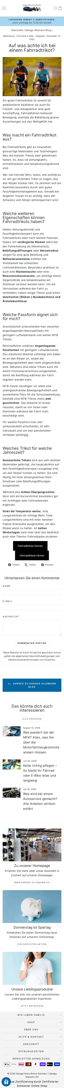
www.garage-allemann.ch (32, 882)
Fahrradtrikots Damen (30, 546)
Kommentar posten (32, 643)
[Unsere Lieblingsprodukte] (32, 968)
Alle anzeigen (31, 719)
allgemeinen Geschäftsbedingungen (35, 656)
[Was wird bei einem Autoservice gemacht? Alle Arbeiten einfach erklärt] (12, 793)
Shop (31, 1022)
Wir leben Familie (31, 1015)
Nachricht (11, 616)
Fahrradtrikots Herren (32, 555)
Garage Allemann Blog (38, 30)
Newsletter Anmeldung (31, 1058)
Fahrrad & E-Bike (25, 36)
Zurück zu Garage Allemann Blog (34, 685)
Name (7, 586)
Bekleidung (9, 36)
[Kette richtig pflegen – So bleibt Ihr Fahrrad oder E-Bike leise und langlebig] (12, 764)
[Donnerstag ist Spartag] (32, 906)
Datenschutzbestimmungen (23, 659)
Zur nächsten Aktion (32, 944)
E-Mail (8, 601)
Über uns (31, 1029)
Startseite (17, 30)
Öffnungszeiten (31, 1051)
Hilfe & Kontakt (31, 1036)
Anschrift (31, 1044)
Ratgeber (40, 36)
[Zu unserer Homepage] (32, 844)
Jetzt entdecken (32, 1006)
